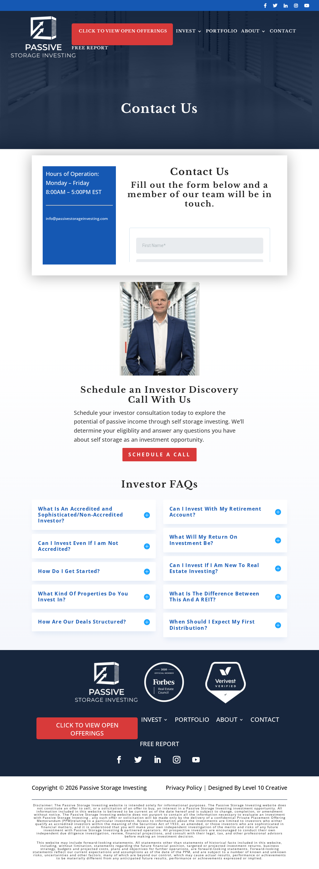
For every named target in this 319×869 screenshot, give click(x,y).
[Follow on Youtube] (195, 759)
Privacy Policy (184, 787)
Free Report (90, 48)
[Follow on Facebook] (119, 759)
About (250, 31)
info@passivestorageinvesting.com (77, 218)
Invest (186, 31)
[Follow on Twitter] (138, 759)
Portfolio (221, 31)
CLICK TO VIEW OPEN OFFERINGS (123, 31)
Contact (283, 31)
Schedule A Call (159, 454)
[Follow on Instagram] (176, 759)
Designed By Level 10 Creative (247, 787)
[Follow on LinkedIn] (157, 759)
